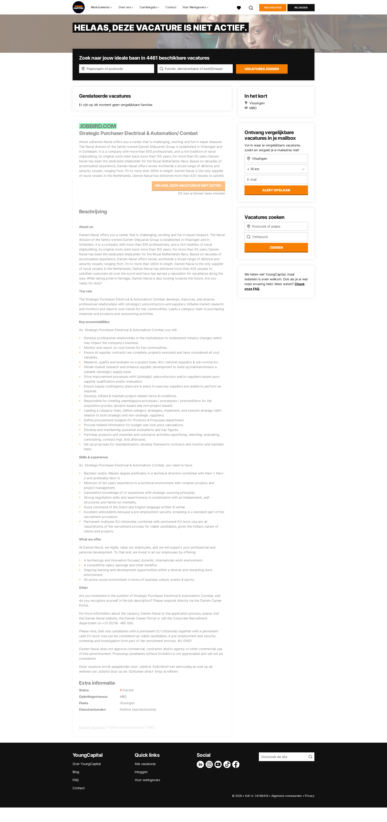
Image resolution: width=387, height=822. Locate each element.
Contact (170, 7)
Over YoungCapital (87, 764)
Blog (76, 772)
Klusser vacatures (92, 727)
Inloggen (301, 7)
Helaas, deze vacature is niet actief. (188, 185)
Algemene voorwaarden (286, 795)
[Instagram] (210, 764)
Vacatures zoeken (261, 69)
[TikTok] (227, 764)
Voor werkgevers (147, 780)
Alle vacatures (145, 764)
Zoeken (276, 247)
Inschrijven (272, 7)
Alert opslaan (276, 190)
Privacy (309, 795)
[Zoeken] (251, 7)
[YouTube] (218, 764)
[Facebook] (236, 764)
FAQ (75, 780)
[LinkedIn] (201, 764)
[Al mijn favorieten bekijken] (239, 7)
